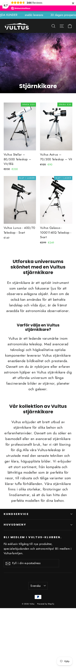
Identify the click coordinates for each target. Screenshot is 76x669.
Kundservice (16, 514)
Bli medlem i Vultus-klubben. (33, 537)
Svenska (35, 586)
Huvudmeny (15, 524)
